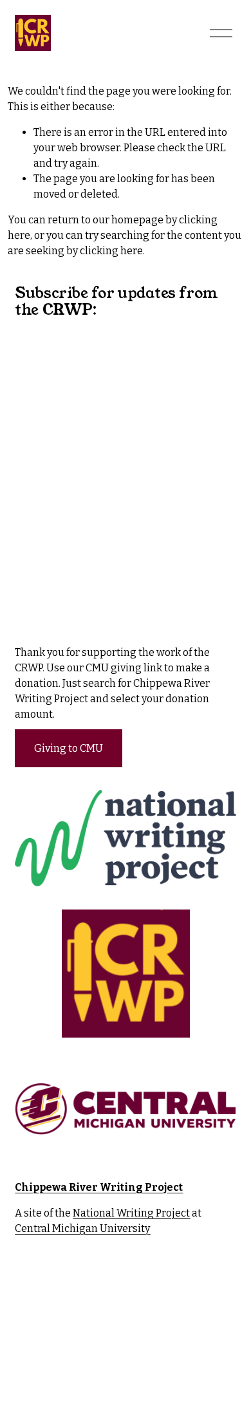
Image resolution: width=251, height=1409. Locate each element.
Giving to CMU (68, 748)
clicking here (111, 251)
